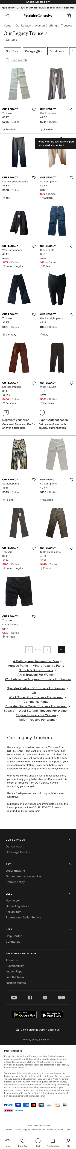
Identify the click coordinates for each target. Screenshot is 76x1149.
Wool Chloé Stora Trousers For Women (36, 697)
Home (7, 25)
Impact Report (15, 971)
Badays (9, 711)
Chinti (36, 692)
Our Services (15, 839)
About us (12, 960)
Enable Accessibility (38, 2)
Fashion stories (16, 983)
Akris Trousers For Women (36, 674)
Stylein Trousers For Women (36, 715)
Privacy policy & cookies (36, 1039)
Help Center (14, 936)
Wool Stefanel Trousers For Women (43, 711)
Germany (51, 1129)
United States (38, 1129)
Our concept (14, 846)
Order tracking (15, 870)
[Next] (47, 649)
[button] (68, 15)
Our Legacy (23, 25)
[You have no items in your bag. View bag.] (68, 15)
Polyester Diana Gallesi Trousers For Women (36, 706)
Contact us (13, 941)
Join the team (15, 977)
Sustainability (15, 966)
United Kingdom (22, 1129)
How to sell (13, 900)
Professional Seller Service (23, 917)
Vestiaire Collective (21, 953)
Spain (60, 1129)
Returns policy (15, 882)
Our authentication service (23, 876)
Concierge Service (18, 852)
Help (9, 929)
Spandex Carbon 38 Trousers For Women (36, 688)
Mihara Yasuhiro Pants (48, 665)
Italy (68, 1129)
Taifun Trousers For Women (38, 720)
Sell (9, 893)
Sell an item (13, 912)
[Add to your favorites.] (34, 109)
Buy (8, 864)
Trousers (66, 25)
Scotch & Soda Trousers (36, 670)
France (9, 1129)
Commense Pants (36, 701)
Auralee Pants (18, 665)
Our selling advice (18, 906)
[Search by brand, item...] (7, 15)
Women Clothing (46, 25)
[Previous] (29, 649)
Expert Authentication (53, 420)
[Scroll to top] (61, 649)
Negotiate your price (15, 420)
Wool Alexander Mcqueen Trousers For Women (38, 679)
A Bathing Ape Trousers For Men (36, 661)
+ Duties (14, 122)
